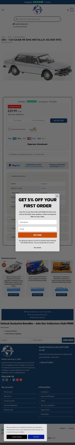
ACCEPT (36, 437)
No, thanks (37, 247)
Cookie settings (17, 437)
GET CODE (37, 235)
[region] (25, 432)
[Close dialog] (57, 196)
